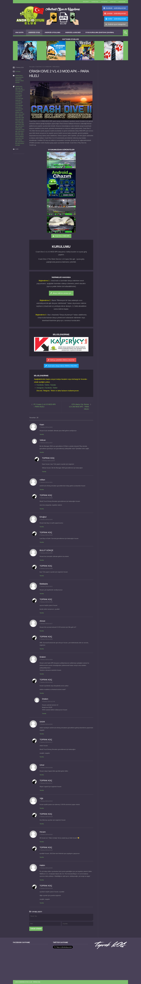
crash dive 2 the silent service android (19, 134)
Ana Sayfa (19, 32)
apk (19, 88)
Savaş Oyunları (19, 77)
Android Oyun (34, 32)
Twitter (47, 385)
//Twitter (113, 1)
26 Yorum (17, 71)
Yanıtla (42, 434)
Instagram (40, 388)
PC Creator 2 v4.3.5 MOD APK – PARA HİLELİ (45, 405)
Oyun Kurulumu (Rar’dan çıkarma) (99, 32)
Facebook (40, 385)
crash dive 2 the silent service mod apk (19, 143)
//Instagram (121, 1)
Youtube (53, 385)
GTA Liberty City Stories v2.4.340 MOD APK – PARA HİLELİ (79, 406)
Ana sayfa (85, 1)
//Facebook (104, 1)
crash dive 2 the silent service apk (19, 140)
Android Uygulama (52, 32)
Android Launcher (73, 32)
